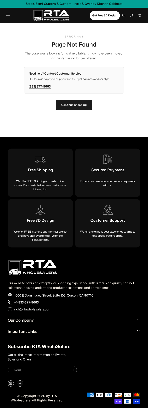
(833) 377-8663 (40, 86)
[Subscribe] (72, 370)
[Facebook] (20, 384)
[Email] (11, 384)
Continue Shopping (74, 105)
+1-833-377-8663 (26, 302)
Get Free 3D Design (104, 15)
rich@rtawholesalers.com (32, 309)
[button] (8, 15)
